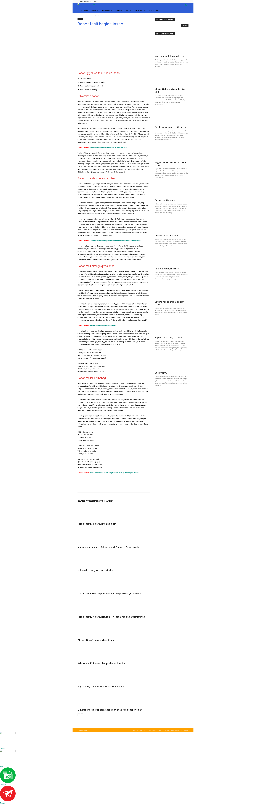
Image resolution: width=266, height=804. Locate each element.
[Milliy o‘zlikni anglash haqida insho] (114, 558)
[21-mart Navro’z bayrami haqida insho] (114, 628)
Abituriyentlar (140, 10)
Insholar (85, 16)
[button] (185, 5)
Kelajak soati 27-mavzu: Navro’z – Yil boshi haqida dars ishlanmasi (111, 617)
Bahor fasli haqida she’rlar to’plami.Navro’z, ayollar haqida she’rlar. (114, 473)
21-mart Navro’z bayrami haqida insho (97, 640)
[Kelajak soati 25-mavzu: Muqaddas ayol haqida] (114, 651)
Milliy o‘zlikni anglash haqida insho (95, 570)
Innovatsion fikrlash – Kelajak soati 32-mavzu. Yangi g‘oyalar (109, 547)
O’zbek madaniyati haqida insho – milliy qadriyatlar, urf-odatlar (110, 593)
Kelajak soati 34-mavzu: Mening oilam (97, 524)
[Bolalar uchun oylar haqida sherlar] (171, 117)
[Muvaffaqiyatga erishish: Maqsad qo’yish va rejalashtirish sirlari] (114, 697)
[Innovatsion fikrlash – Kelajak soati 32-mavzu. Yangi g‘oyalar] (114, 535)
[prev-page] (79, 714)
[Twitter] (84, 488)
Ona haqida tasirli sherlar (166, 235)
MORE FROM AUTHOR (103, 501)
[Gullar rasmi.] (171, 362)
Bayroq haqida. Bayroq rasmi (168, 337)
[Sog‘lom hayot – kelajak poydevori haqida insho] (114, 674)
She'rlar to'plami (164, 34)
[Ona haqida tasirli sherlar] (171, 225)
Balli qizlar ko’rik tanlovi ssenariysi (103, 326)
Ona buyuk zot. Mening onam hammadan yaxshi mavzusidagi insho (115, 241)
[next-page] (82, 714)
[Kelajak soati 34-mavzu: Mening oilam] (114, 511)
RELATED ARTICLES (86, 501)
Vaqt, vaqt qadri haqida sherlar (169, 56)
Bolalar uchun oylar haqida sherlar (171, 127)
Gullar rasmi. (161, 373)
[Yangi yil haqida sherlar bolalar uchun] (171, 291)
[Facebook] (80, 488)
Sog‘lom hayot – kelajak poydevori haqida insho (102, 686)
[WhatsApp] (94, 488)
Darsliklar (95, 10)
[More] (99, 488)
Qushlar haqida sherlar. (166, 200)
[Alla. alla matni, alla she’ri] (171, 258)
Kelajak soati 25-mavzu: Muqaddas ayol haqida (101, 663)
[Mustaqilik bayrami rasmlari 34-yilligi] (171, 79)
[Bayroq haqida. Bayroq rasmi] (171, 327)
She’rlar (128, 10)
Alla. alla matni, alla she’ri (167, 268)
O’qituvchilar (153, 10)
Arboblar (119, 10)
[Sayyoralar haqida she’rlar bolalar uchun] (171, 152)
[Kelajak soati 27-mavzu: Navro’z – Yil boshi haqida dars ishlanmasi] (114, 604)
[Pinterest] (89, 488)
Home (79, 16)
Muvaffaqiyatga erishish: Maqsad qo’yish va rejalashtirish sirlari (110, 710)
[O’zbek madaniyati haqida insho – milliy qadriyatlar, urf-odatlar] (114, 581)
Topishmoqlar (107, 10)
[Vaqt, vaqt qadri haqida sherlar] (171, 46)
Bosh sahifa (83, 10)
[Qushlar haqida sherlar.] (171, 190)
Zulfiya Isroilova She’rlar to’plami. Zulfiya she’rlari (108, 148)
